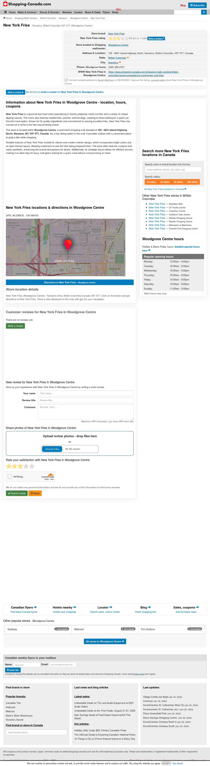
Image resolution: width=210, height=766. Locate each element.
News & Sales (93, 12)
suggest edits (158, 80)
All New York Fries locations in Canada (164, 189)
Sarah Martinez (106, 80)
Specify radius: (153, 176)
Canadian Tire (13, 703)
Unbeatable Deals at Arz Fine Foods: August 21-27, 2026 (104, 710)
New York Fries (116, 33)
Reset (36, 493)
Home (12, 12)
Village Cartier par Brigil (162, 696)
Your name (29, 393)
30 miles (164, 181)
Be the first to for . (65, 92)
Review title (28, 400)
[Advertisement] (30, 54)
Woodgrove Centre (118, 45)
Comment (29, 407)
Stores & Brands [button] (49, 12)
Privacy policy (138, 673)
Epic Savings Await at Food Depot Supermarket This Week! (102, 716)
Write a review (155, 38)
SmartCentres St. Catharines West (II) (170, 705)
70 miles (178, 181)
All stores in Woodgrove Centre (104, 641)
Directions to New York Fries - (69, 282)
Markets (67, 12)
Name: (8, 664)
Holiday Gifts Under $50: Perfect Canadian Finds (100, 730)
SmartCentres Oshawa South (166, 726)
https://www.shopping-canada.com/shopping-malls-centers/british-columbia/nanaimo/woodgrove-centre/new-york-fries (143, 73)
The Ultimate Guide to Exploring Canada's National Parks (105, 734)
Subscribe (199, 5)
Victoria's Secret (14, 719)
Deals (115, 12)
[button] (5, 12)
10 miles (151, 181)
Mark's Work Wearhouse (19, 715)
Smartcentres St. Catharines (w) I (168, 709)
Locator (78, 12)
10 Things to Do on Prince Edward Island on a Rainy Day (104, 738)
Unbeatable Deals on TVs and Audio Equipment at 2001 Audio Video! (104, 704)
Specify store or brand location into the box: (168, 164)
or (70, 438)
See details (177, 763)
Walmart (10, 711)
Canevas (155, 701)
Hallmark (10, 707)
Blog (183, 5)
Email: (44, 664)
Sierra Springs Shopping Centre (167, 717)
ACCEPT (166, 763)
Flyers (106, 12)
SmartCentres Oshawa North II (166, 721)
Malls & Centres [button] (27, 12)
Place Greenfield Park (162, 713)
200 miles (192, 181)
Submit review (18, 493)
